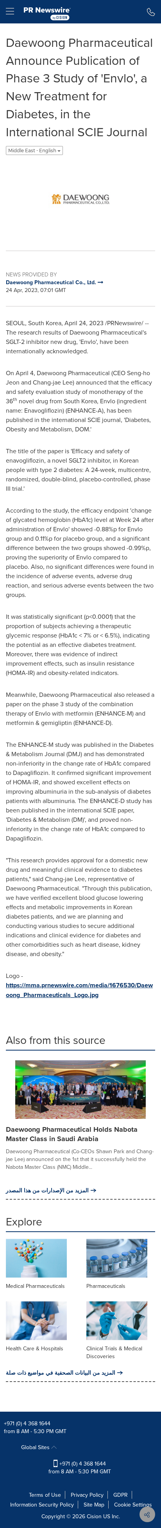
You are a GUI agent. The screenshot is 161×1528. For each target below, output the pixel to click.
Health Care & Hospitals (34, 1348)
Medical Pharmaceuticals (35, 1286)
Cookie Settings (133, 1504)
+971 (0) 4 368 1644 (27, 1423)
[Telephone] (151, 11)
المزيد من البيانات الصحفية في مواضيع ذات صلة (60, 1373)
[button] (80, 200)
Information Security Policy (42, 1504)
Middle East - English (32, 150)
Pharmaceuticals (105, 1286)
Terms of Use (45, 1495)
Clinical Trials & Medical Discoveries (114, 1352)
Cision (94, 1516)
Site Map (94, 1504)
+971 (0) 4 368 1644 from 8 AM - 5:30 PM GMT (79, 1467)
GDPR (120, 1495)
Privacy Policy (87, 1495)
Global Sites (36, 1447)
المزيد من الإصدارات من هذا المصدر (47, 1190)
